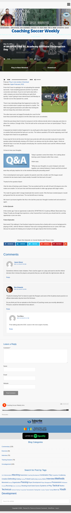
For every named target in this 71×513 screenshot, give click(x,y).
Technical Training (15, 489)
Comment (6, 348)
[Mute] (35, 59)
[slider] (39, 59)
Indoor (44, 479)
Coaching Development (33, 475)
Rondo (14, 485)
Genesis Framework (41, 508)
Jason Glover (18, 262)
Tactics (62, 486)
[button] (35, 4)
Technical (6, 489)
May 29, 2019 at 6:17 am (23, 318)
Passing (24, 482)
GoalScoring (33, 479)
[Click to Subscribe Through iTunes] (35, 421)
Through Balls (23, 489)
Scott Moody (18, 485)
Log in (57, 508)
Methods (60, 478)
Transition (43, 489)
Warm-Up (56, 489)
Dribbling (18, 479)
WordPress (51, 508)
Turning (51, 489)
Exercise (4, 451)
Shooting (24, 486)
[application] (35, 58)
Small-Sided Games (33, 486)
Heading (40, 479)
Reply (8, 277)
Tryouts (47, 489)
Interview (4, 455)
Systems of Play (46, 486)
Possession (56, 482)
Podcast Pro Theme (28, 508)
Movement (5, 482)
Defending (12, 479)
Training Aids (37, 489)
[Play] (5, 59)
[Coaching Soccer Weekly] (35, 27)
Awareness (23, 475)
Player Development (34, 482)
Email (5, 375)
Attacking (16, 475)
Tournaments (30, 489)
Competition (55, 475)
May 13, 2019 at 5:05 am (20, 264)
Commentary (6, 446)
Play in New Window (19, 68)
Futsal (27, 479)
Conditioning (62, 475)
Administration (7, 475)
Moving (10, 482)
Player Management (46, 482)
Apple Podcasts (15, 84)
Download (52, 68)
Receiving (9, 486)
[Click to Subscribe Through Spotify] (35, 436)
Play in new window (15, 82)
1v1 (3, 475)
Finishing (23, 479)
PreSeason (64, 482)
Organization (16, 482)
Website (5, 383)
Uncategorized (6, 464)
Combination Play (46, 475)
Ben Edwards (18, 287)
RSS (22, 84)
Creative (5, 479)
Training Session (7, 460)
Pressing (3, 485)
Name (5, 366)
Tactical (55, 485)
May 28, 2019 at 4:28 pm (20, 289)
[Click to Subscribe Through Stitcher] (35, 429)
